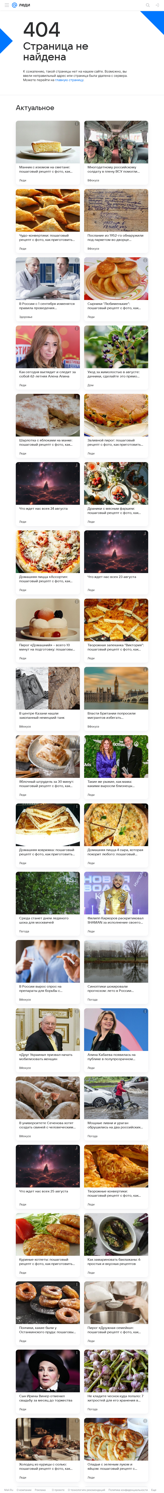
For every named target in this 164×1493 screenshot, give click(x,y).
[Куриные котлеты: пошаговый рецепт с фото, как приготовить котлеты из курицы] (48, 1245)
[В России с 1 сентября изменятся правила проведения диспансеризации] (48, 289)
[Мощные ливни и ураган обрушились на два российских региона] (116, 1109)
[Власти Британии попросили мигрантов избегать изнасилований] (116, 699)
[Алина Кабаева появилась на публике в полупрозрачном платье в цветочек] (116, 1040)
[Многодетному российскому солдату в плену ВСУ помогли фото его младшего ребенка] (116, 153)
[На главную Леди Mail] (23, 5)
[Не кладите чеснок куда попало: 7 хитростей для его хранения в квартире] (116, 1382)
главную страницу (69, 80)
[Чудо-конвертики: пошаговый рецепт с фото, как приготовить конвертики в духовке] (48, 221)
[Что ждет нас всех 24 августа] (48, 494)
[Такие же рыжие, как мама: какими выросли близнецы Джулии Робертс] (116, 767)
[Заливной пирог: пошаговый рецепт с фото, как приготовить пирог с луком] (116, 426)
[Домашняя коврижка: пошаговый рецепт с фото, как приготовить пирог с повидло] (48, 835)
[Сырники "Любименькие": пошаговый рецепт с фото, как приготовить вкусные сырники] (116, 289)
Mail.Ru (8, 1490)
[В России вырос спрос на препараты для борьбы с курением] (48, 972)
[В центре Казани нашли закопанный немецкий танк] (48, 699)
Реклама (40, 1490)
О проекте (58, 1490)
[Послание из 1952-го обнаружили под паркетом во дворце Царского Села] (116, 221)
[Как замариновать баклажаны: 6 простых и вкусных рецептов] (116, 1245)
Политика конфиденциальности (128, 1490)
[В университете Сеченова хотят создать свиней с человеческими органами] (48, 1109)
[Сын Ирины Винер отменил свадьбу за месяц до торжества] (48, 1382)
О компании (24, 1490)
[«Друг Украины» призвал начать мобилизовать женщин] (48, 1040)
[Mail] (14, 5)
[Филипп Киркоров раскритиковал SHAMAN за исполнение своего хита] (116, 904)
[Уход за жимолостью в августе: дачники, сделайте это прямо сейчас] (116, 358)
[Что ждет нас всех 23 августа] (116, 562)
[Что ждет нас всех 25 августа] (48, 1177)
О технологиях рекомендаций (86, 1490)
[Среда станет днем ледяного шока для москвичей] (48, 904)
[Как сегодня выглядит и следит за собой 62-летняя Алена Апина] (48, 358)
